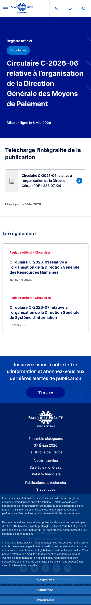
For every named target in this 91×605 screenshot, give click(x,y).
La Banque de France (45, 452)
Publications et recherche (45, 482)
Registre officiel (19, 41)
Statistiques (45, 489)
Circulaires (18, 50)
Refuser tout (45, 589)
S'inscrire (45, 392)
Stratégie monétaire (45, 467)
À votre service (45, 460)
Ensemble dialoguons (46, 438)
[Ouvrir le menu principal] (5, 8)
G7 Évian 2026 (45, 445)
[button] (84, 8)
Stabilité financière (46, 474)
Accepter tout (45, 579)
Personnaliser (45, 599)
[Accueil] (45, 419)
